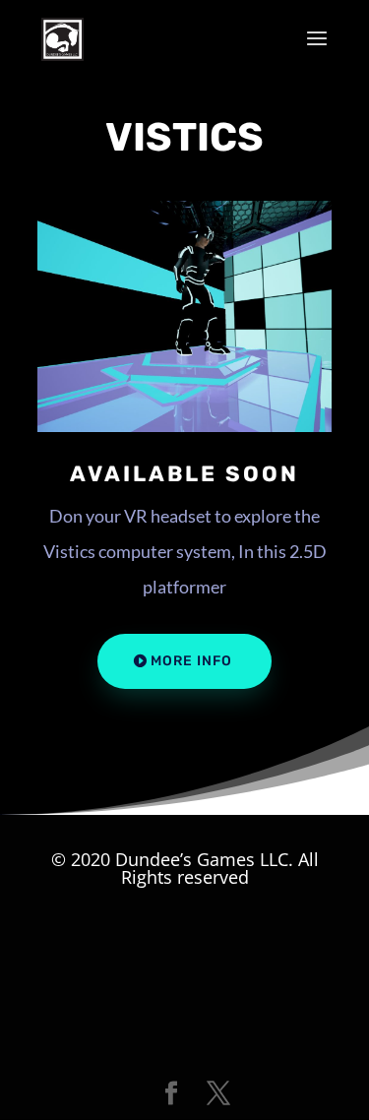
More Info (191, 661)
